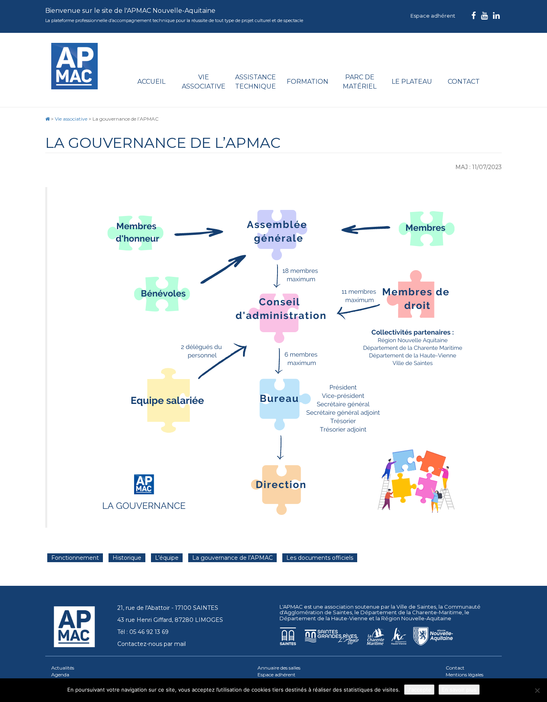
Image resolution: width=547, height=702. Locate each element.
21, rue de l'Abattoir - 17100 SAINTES (167, 607)
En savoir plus (459, 689)
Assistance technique (255, 81)
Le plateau (412, 81)
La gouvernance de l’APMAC (232, 557)
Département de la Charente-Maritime (411, 612)
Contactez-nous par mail (151, 644)
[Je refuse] (537, 690)
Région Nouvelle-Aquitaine (416, 618)
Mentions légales (464, 675)
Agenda (60, 675)
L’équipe (167, 557)
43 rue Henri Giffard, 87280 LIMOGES (170, 619)
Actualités (62, 668)
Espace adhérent (432, 15)
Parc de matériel (359, 81)
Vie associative (203, 81)
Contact (464, 81)
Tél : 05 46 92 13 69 (143, 631)
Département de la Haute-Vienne (324, 618)
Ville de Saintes (416, 606)
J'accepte (419, 689)
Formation (307, 81)
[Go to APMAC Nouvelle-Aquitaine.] (47, 119)
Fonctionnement (75, 557)
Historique (127, 557)
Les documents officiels (319, 557)
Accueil (151, 81)
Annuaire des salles (278, 668)
